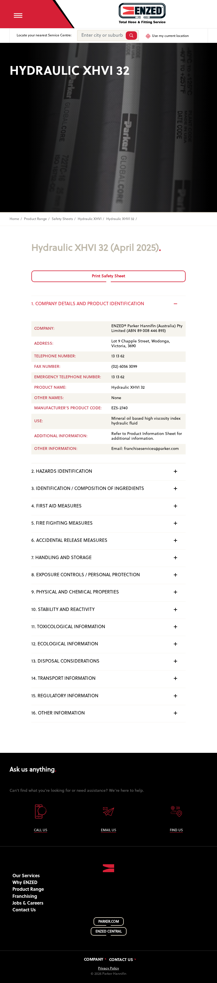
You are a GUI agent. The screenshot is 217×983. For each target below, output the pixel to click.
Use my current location (170, 36)
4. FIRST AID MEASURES (56, 506)
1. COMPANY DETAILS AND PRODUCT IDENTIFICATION (87, 304)
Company (93, 960)
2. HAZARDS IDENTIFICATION (61, 471)
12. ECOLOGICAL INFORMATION (64, 644)
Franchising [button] (24, 896)
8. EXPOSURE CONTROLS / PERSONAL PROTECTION (85, 575)
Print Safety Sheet (108, 276)
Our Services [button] (26, 876)
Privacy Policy (108, 969)
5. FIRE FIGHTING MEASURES (62, 523)
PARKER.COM (108, 922)
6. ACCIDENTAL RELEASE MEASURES (69, 540)
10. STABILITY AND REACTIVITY (63, 609)
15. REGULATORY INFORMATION (64, 696)
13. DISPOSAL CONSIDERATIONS (65, 661)
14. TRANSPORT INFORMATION (63, 678)
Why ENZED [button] (24, 882)
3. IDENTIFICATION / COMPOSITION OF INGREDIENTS (87, 488)
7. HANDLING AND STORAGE (61, 557)
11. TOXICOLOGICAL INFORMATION (68, 627)
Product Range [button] (28, 889)
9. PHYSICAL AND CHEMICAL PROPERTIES (75, 592)
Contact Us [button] (24, 910)
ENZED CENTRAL (109, 932)
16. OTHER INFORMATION (58, 713)
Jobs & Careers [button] (28, 903)
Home (14, 219)
